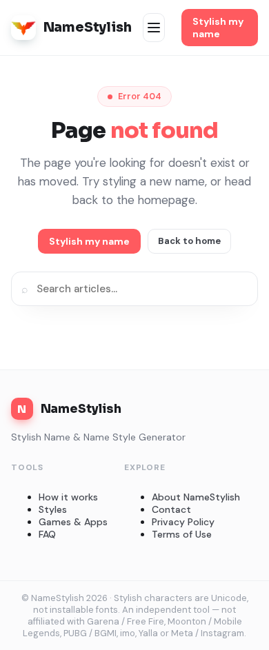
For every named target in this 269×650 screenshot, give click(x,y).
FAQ (47, 534)
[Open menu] (154, 27)
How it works (68, 497)
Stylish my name (217, 27)
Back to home (189, 241)
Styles (53, 509)
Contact (171, 509)
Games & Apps (73, 522)
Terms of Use (182, 534)
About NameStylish (196, 497)
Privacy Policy (183, 522)
